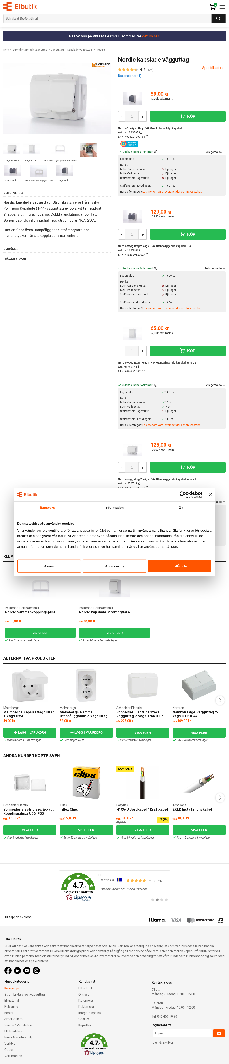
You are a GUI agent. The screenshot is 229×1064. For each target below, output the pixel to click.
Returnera (85, 1000)
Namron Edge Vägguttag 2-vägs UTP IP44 (195, 714)
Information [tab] (114, 507)
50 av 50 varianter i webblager (81, 837)
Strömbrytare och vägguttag (30, 49)
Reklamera (86, 1006)
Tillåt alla (180, 566)
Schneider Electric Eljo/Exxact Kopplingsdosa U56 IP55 (28, 811)
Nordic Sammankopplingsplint (30, 612)
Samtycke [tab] (47, 507)
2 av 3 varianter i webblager (135, 740)
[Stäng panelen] (210, 494)
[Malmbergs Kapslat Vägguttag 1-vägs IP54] (30, 685)
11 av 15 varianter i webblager (193, 837)
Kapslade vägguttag (79, 49)
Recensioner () (129, 76)
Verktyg (9, 1043)
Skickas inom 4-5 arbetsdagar (23, 740)
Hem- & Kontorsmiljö (18, 1037)
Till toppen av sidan (18, 917)
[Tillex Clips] (86, 782)
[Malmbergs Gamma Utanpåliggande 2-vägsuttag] (86, 685)
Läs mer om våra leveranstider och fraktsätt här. (172, 191)
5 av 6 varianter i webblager (22, 837)
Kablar (8, 1013)
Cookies (84, 1019)
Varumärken (13, 1056)
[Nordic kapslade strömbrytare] (114, 586)
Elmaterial (11, 1000)
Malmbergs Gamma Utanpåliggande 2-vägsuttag (84, 714)
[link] (114, 887)
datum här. (151, 36)
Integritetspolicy (89, 1013)
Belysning (11, 1006)
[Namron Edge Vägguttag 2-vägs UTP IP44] (199, 685)
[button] (155, 152)
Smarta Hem (13, 1019)
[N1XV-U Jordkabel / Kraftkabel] (142, 782)
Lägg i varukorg (32, 732)
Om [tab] (181, 507)
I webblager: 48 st (74, 740)
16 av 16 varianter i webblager (137, 837)
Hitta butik (85, 988)
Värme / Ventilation (18, 1025)
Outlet (8, 1049)
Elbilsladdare (13, 1031)
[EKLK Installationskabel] (199, 782)
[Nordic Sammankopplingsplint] (40, 586)
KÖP (190, 116)
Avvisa (49, 566)
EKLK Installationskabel (192, 809)
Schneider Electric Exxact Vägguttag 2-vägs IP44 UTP (139, 714)
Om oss (83, 994)
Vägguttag (57, 49)
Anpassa (112, 566)
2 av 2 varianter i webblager (191, 740)
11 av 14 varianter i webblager (100, 640)
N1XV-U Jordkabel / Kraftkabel (142, 809)
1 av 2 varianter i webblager (24, 640)
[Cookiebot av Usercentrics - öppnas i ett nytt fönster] (182, 494)
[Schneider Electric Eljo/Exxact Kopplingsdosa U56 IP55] (30, 782)
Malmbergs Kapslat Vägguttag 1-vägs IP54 (29, 714)
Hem (6, 49)
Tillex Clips (69, 809)
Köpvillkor (85, 1025)
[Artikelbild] (132, 99)
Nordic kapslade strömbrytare (104, 612)
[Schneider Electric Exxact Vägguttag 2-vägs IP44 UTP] (142, 685)
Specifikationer (214, 68)
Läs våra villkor (163, 1042)
